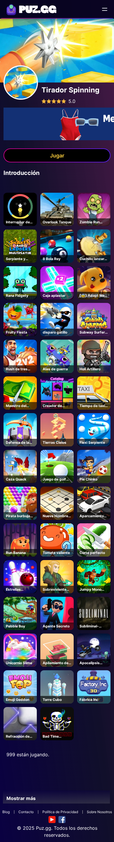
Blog (6, 812)
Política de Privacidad (60, 812)
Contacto (26, 812)
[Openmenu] (104, 9)
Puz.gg (43, 828)
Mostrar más (21, 798)
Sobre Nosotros (99, 812)
